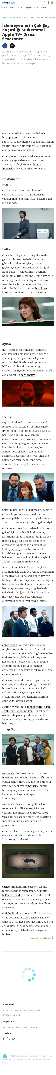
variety (6, 887)
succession (28, 891)
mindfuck (31, 786)
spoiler (11, 179)
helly (17, 549)
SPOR (36, 8)
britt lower (41, 289)
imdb (11, 914)
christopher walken (21, 711)
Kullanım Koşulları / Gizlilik (15, 1027)
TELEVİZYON (7, 17)
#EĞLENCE (29, 1010)
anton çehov (9, 645)
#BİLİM (39, 1010)
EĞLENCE (20, 8)
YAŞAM (29, 8)
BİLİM (12, 8)
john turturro (35, 707)
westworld (8, 774)
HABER (43, 8)
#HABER (17, 1015)
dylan (14, 541)
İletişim (33, 1027)
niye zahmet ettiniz (40, 938)
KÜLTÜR (4, 8)
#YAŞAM (7, 1015)
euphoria (42, 891)
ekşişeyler (15, 2)
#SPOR (18, 1010)
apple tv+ (11, 138)
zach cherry (28, 375)
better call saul (11, 895)
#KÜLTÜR (8, 1010)
